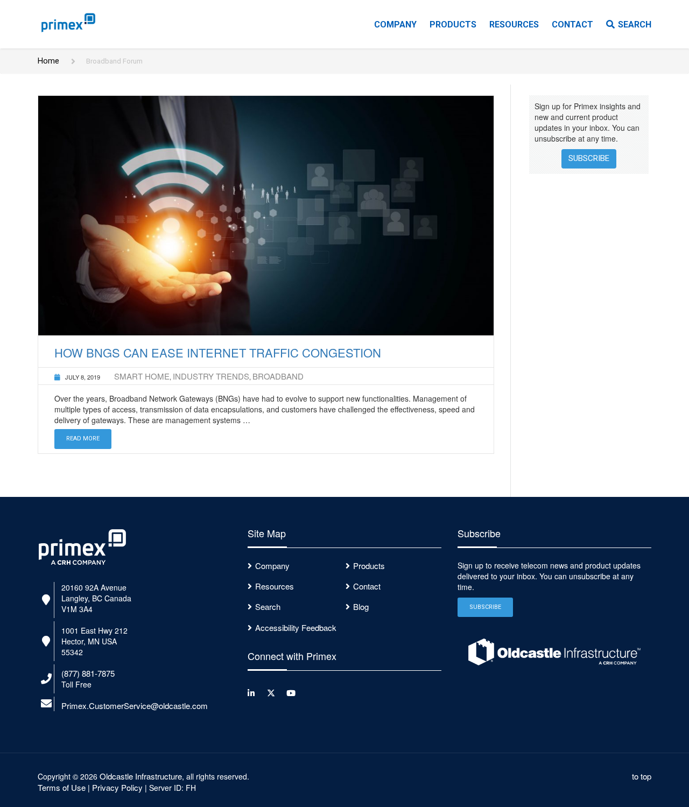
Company (395, 24)
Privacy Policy (117, 787)
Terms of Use (62, 787)
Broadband (278, 376)
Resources (514, 24)
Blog (361, 606)
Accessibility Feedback (295, 627)
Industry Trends (211, 376)
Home (48, 61)
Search (634, 24)
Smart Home (142, 376)
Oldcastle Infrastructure (141, 776)
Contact (572, 24)
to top (641, 776)
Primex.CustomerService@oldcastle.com (134, 705)
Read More (83, 438)
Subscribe (588, 158)
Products (453, 24)
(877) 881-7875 (88, 673)
